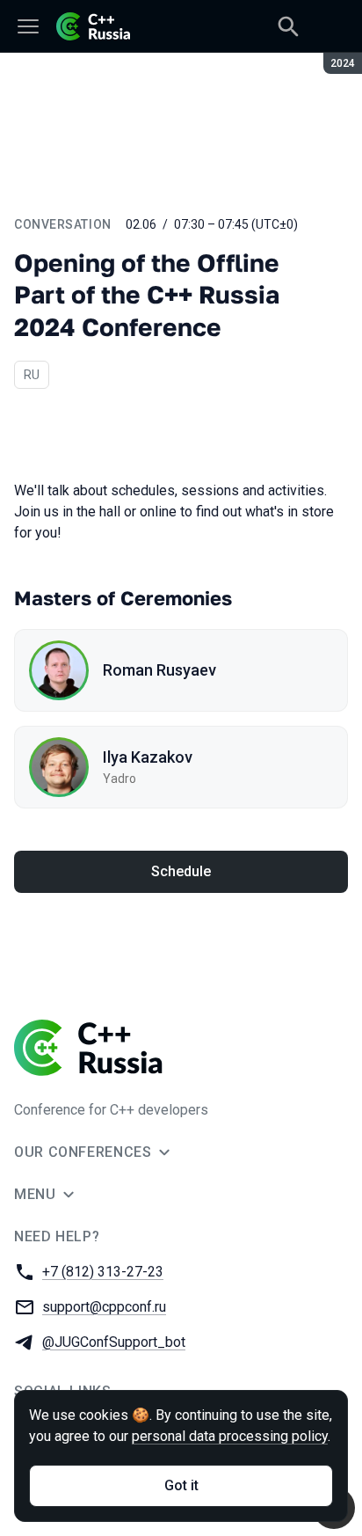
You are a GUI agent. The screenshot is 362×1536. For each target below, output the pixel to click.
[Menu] (28, 26)
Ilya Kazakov (147, 757)
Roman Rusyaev (159, 670)
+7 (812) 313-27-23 (102, 1271)
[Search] (288, 26)
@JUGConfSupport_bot (113, 1342)
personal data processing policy (230, 1436)
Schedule (181, 871)
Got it (181, 1485)
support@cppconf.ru (104, 1306)
